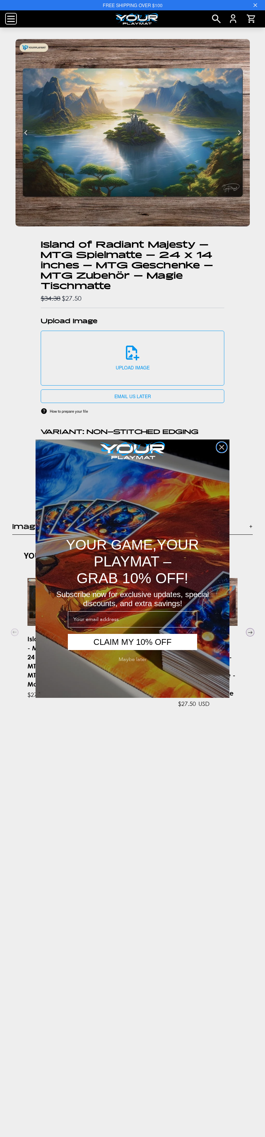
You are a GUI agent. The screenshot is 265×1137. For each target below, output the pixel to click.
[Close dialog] (222, 447)
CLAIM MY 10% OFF (132, 642)
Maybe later (133, 659)
